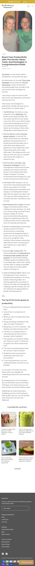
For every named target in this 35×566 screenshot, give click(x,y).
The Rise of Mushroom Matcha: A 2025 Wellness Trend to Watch (8, 431)
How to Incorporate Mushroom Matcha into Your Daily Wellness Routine (26, 431)
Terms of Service (6, 539)
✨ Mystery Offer (26, 562)
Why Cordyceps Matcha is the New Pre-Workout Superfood (7, 460)
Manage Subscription (8, 514)
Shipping (4, 527)
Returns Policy (6, 544)
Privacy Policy (5, 547)
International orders (7, 529)
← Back (4, 54)
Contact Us (5, 519)
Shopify (30, 558)
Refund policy (6, 542)
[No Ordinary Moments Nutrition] (8, 6)
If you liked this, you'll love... (17, 407)
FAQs (3, 517)
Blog (3, 532)
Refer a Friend (6, 534)
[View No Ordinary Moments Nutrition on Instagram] (6, 554)
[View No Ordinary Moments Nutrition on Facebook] (3, 554)
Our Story (4, 522)
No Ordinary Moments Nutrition (12, 558)
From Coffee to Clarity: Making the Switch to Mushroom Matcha (26, 459)
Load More (17, 468)
